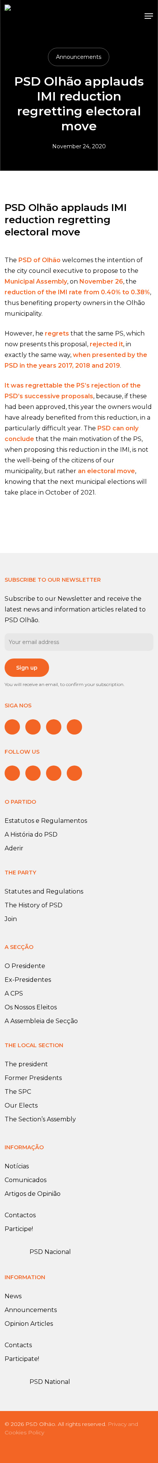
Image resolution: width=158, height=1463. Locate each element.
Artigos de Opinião (33, 1193)
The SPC (18, 1091)
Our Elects (21, 1105)
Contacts (18, 1345)
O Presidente (25, 966)
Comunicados (25, 1180)
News (13, 1296)
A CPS (14, 993)
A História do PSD (31, 834)
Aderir (14, 848)
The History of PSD (34, 905)
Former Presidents (33, 1078)
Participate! (22, 1358)
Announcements (78, 57)
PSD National (50, 1381)
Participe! (19, 1229)
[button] (149, 16)
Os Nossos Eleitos (31, 1007)
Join (11, 919)
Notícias (17, 1166)
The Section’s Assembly (40, 1119)
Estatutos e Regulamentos (46, 820)
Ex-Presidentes (28, 979)
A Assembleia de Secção (41, 1021)
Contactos (20, 1215)
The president (26, 1064)
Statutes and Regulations (44, 891)
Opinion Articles (29, 1323)
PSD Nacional (50, 1251)
